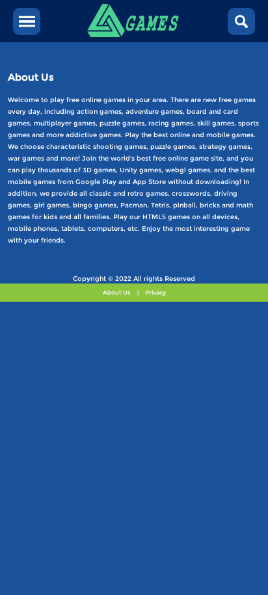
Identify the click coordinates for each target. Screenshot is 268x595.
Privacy (155, 292)
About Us (117, 292)
